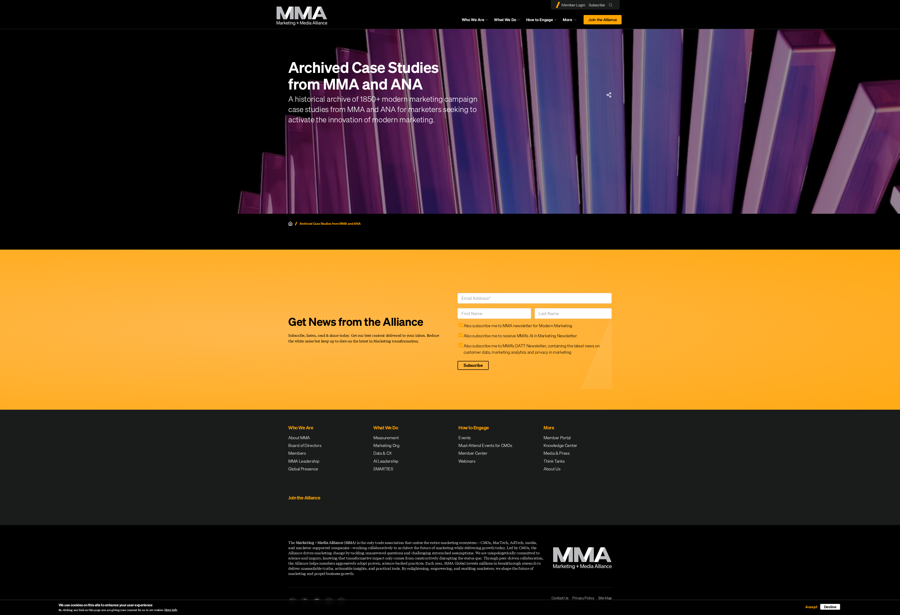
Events (464, 437)
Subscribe (597, 5)
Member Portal (557, 437)
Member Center (473, 453)
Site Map (605, 598)
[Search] (612, 5)
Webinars (466, 461)
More (572, 20)
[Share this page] (609, 95)
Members (297, 453)
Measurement (386, 437)
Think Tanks (554, 461)
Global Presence (303, 468)
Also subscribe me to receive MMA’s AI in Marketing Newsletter (520, 335)
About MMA (299, 437)
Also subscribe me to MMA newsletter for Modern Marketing (518, 325)
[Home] (290, 223)
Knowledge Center (560, 445)
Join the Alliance (602, 19)
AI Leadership (385, 461)
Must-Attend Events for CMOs (485, 445)
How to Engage (539, 19)
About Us (552, 468)
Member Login (573, 5)
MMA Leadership (303, 461)
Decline (830, 607)
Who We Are (473, 19)
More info (170, 610)
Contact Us (560, 598)
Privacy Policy (583, 598)
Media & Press (557, 453)
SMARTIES (383, 468)
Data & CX (382, 453)
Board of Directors (304, 445)
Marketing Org (386, 445)
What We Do (505, 19)
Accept (811, 607)
